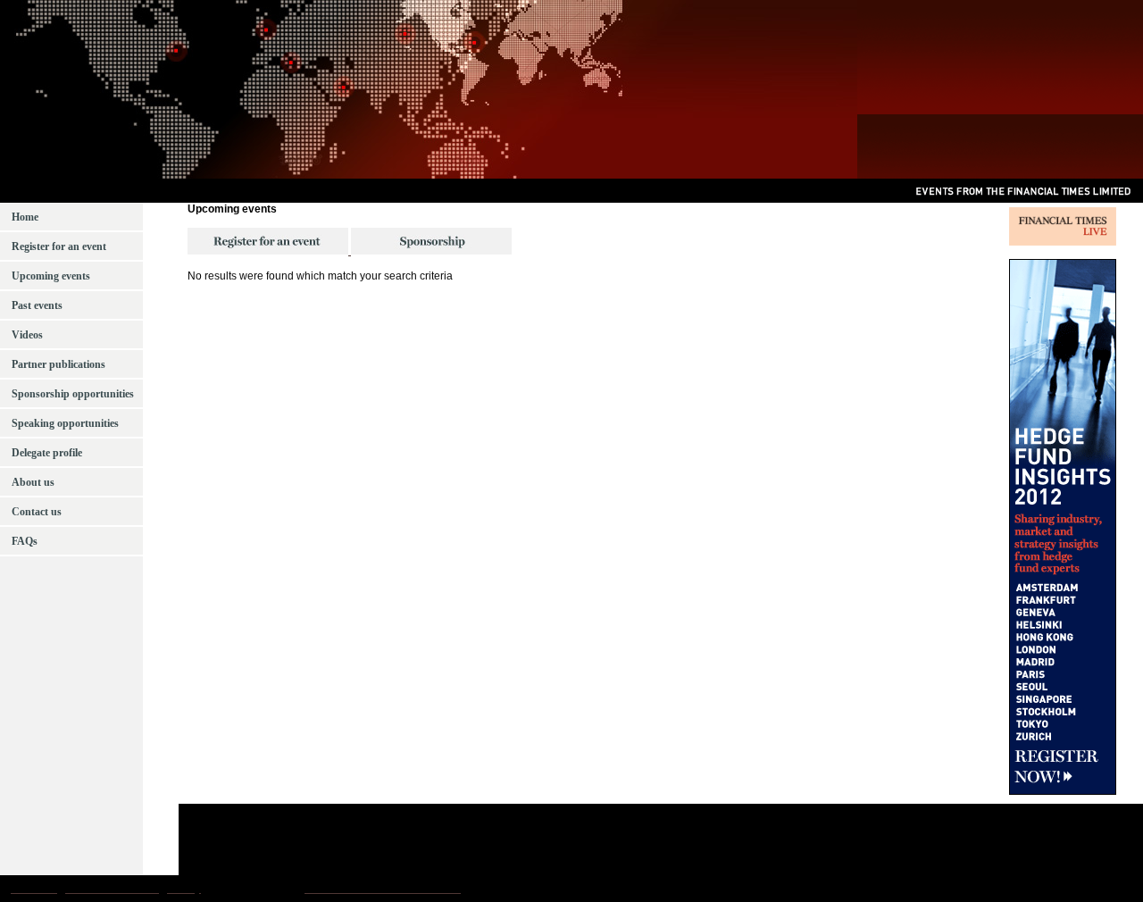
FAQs (23, 541)
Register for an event (57, 246)
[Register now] (268, 251)
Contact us (35, 511)
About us (31, 482)
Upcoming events (49, 276)
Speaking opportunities (64, 423)
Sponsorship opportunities (71, 394)
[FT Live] (1062, 242)
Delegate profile (45, 453)
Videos (26, 335)
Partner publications (57, 364)
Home (23, 217)
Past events (36, 305)
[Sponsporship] (430, 251)
